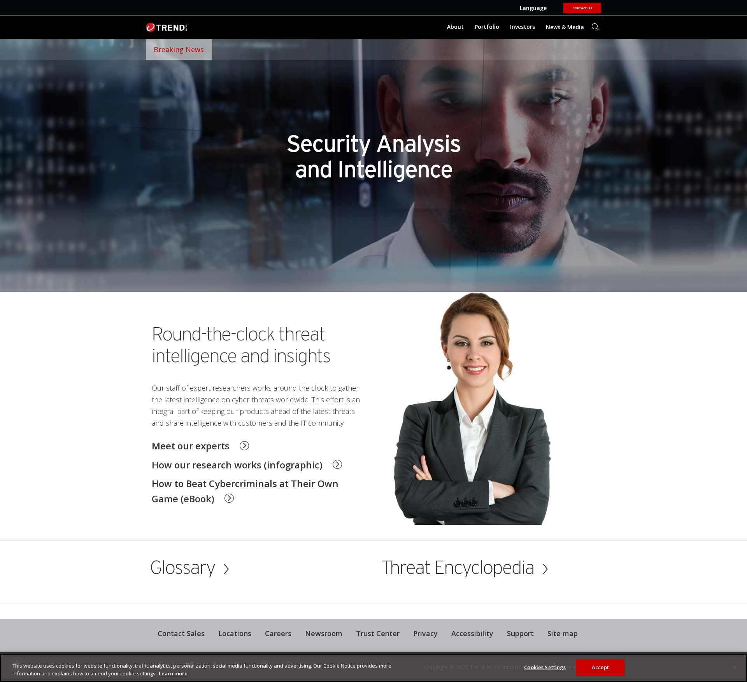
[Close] (734, 667)
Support (517, 632)
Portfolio (487, 26)
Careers (278, 633)
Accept (600, 667)
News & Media (563, 24)
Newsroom (320, 632)
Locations (234, 633)
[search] (595, 27)
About (455, 26)
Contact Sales (181, 633)
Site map (562, 633)
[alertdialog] (373, 668)
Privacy (425, 633)
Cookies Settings (545, 667)
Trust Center (378, 633)
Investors (522, 26)
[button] (247, 463)
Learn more (173, 673)
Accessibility (472, 633)
